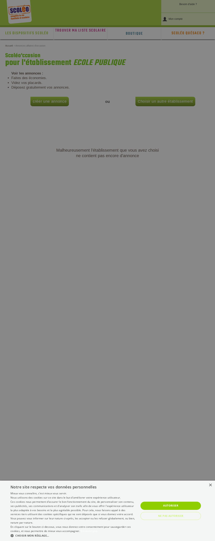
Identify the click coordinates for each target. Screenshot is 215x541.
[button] (72, 535)
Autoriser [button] (170, 505)
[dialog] (107, 511)
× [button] (210, 485)
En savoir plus (89, 531)
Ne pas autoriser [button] (170, 516)
